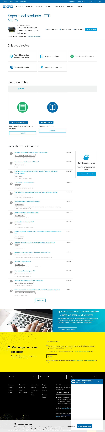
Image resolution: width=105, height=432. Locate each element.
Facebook (44, 390)
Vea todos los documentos (86, 174)
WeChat (44, 397)
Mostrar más (40, 300)
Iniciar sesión (81, 1)
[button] (96, 1)
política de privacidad (78, 360)
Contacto (79, 6)
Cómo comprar (59, 6)
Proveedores (23, 1)
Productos (19, 6)
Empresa (5, 1)
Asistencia (39, 6)
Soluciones (29, 6)
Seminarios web (35, 390)
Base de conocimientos (34, 36)
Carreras (11, 1)
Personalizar (71, 426)
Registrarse (72, 1)
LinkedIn (44, 387)
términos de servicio (90, 360)
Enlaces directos (12, 36)
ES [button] (90, 1)
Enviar (50, 356)
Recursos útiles (22, 36)
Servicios (48, 6)
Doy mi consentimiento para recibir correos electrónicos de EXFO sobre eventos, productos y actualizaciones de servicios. (71, 347)
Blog (32, 392)
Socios (16, 1)
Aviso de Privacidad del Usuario (81, 351)
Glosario (33, 394)
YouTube (44, 394)
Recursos (70, 6)
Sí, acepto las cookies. (84, 426)
